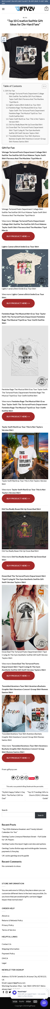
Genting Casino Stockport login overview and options (24, 844)
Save (32, 778)
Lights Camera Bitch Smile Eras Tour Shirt (25, 105)
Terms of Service (9, 930)
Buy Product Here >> (18, 236)
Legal (4, 963)
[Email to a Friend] (26, 778)
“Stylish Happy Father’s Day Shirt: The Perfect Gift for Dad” (13, 795)
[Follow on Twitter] (10, 992)
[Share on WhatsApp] (13, 778)
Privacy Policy (8, 925)
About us (5, 916)
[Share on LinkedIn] (37, 778)
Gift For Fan (10, 91)
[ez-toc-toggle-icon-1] (43, 86)
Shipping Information (10, 949)
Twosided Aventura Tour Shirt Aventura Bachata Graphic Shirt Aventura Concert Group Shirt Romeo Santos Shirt (27, 139)
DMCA (5, 958)
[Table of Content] (44, 86)
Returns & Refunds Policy (12, 920)
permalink (39, 786)
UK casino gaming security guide (15, 855)
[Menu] (3, 9)
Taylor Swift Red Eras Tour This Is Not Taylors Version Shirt (27, 120)
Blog (25, 17)
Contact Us (6, 944)
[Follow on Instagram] (7, 992)
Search (4, 810)
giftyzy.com (12, 769)
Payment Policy (8, 953)
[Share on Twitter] (22, 778)
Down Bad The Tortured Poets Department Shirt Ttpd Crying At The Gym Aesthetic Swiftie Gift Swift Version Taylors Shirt (26, 130)
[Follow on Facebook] (3, 992)
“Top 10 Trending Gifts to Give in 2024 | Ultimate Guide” (37, 795)
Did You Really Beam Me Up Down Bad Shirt (25, 125)
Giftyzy (21, 890)
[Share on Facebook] (18, 778)
